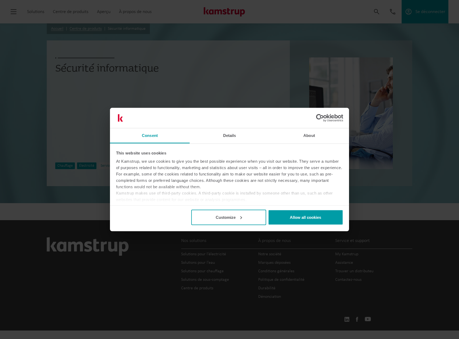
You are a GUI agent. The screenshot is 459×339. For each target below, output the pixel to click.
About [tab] (309, 135)
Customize (226, 217)
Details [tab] (229, 135)
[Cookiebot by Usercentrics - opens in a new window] (320, 118)
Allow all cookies (305, 217)
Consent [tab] (150, 135)
